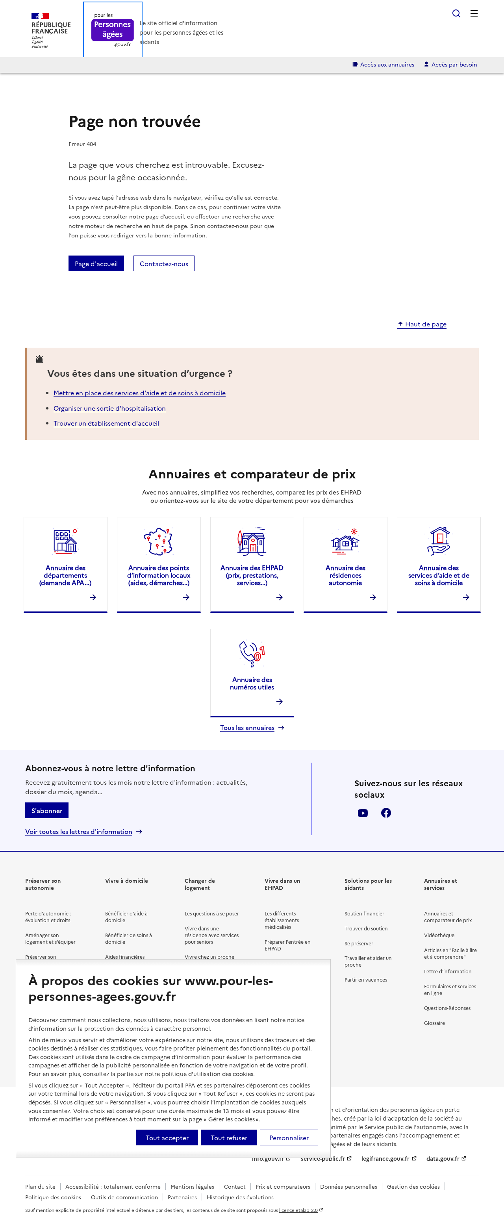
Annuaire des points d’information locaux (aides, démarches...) (158, 575)
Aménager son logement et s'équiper (50, 938)
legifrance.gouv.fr (385, 1158)
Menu (474, 13)
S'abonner (47, 810)
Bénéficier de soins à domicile (128, 938)
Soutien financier (364, 913)
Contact (235, 1186)
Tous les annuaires (247, 727)
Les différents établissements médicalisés (282, 920)
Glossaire (434, 1022)
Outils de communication (124, 1196)
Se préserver (359, 943)
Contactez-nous (164, 263)
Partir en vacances (366, 979)
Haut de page (426, 324)
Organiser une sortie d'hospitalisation (110, 408)
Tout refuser (229, 1137)
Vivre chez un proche (209, 956)
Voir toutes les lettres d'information (78, 831)
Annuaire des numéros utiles (252, 683)
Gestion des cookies (413, 1186)
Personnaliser (289, 1137)
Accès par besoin (454, 64)
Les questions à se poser (212, 913)
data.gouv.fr (443, 1158)
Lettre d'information (448, 971)
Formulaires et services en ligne (450, 989)
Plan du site (40, 1186)
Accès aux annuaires (387, 64)
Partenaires (182, 1196)
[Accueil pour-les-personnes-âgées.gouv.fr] (113, 30)
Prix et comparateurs (283, 1186)
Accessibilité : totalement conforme (113, 1186)
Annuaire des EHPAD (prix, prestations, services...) (252, 575)
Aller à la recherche (456, 13)
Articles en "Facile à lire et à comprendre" (450, 953)
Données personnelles (348, 1186)
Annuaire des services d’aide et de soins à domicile (438, 575)
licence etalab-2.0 (298, 1210)
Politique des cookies (53, 1196)
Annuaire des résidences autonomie (345, 575)
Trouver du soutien (366, 928)
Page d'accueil (96, 263)
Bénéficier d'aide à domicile (126, 916)
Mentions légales (192, 1186)
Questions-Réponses (447, 1007)
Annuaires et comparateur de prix (448, 916)
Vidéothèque (439, 935)
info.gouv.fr (268, 1158)
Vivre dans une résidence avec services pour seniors (212, 935)
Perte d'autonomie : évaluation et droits (48, 916)
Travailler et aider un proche (368, 961)
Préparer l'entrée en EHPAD (288, 945)
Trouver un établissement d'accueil (106, 423)
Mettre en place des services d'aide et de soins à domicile (140, 392)
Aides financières (125, 956)
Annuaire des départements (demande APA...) (65, 575)
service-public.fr (323, 1158)
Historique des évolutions (240, 1196)
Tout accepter (167, 1137)
